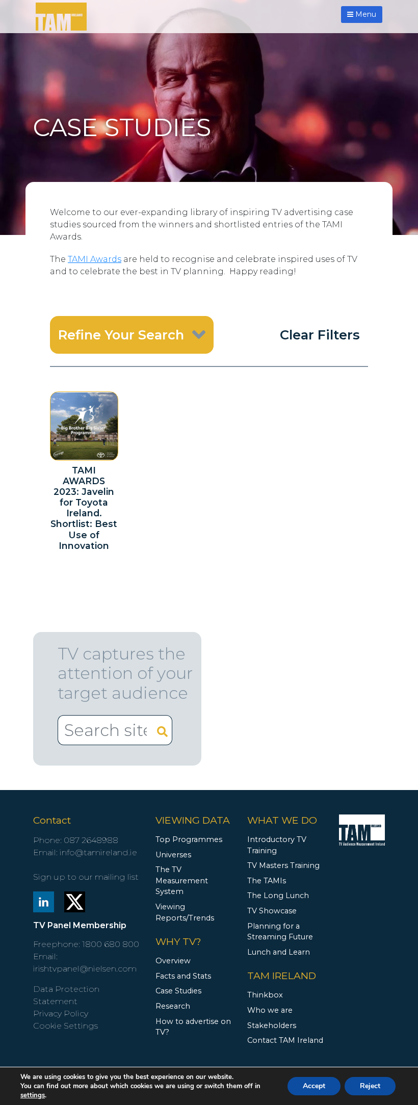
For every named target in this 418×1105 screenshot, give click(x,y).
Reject (370, 1086)
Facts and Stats (183, 976)
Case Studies (178, 990)
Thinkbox (265, 994)
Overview (173, 960)
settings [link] (32, 1095)
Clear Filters (320, 335)
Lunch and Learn (278, 952)
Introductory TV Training (276, 845)
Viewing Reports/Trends (184, 912)
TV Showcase (272, 910)
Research (172, 1006)
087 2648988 (91, 840)
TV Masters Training (283, 865)
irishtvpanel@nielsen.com (85, 969)
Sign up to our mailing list (86, 877)
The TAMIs (266, 880)
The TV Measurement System (181, 880)
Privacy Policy (60, 1013)
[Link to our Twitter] (74, 901)
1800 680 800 (110, 944)
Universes (173, 854)
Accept (314, 1086)
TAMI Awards (94, 259)
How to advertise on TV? (193, 1027)
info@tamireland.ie (98, 852)
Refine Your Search (121, 335)
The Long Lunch (278, 895)
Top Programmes (188, 839)
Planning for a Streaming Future (280, 932)
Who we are (270, 1010)
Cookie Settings (65, 1026)
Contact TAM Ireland (285, 1040)
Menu (364, 14)
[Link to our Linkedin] (43, 901)
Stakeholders (271, 1025)
